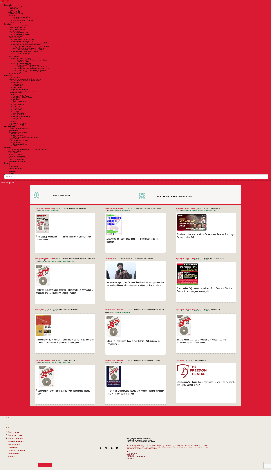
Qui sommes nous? (14, 444)
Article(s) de (60, 195)
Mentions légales (13, 453)
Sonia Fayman (39, 208)
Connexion (11, 456)
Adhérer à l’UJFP (13, 432)
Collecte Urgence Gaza (15, 438)
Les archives (45, 465)
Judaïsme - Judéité (191, 210)
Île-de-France (156, 360)
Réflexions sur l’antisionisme (77, 208)
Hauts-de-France (138, 208)
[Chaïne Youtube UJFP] (112, 448)
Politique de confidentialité (16, 450)
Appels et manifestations (211, 258)
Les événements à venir (16, 441)
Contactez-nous (13, 447)
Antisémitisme (74, 309)
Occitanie (65, 208)
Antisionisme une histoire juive (142, 309)
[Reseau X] (106, 448)
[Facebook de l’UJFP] (101, 448)
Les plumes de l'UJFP (129, 258)
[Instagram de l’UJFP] (117, 448)
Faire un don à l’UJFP (15, 435)
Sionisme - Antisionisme (52, 210)
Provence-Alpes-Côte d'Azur (212, 309)
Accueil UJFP (5, 183)
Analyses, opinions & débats (212, 208)
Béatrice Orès (49, 208)
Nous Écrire (130, 458)
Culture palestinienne (200, 360)
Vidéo (214, 210)
